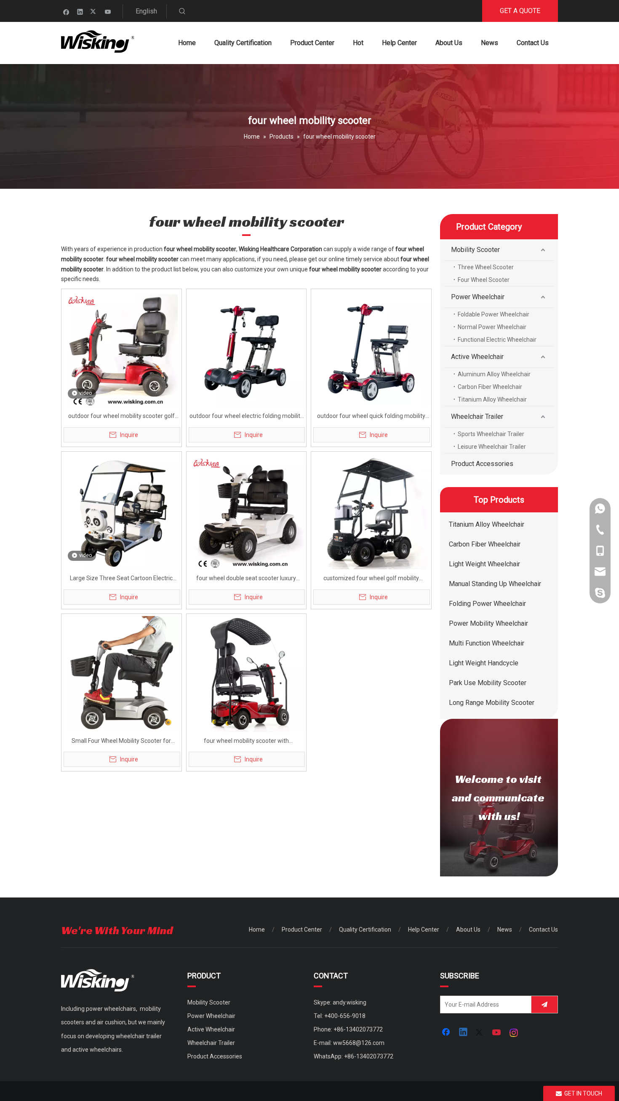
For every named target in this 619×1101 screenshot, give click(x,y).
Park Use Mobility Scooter (487, 683)
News (504, 929)
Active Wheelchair (477, 357)
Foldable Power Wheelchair (493, 314)
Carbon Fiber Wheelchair (490, 386)
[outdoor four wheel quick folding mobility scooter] (371, 348)
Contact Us (543, 929)
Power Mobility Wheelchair (488, 623)
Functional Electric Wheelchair (497, 339)
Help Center (423, 929)
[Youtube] (108, 11)
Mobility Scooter (475, 250)
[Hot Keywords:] (182, 11)
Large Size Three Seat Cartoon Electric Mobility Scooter (121, 579)
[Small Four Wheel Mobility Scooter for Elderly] (121, 673)
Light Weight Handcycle (483, 663)
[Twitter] (94, 11)
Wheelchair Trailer (477, 417)
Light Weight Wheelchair (484, 564)
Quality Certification (365, 929)
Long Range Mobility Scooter (491, 703)
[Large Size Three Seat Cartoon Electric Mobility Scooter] (121, 511)
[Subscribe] (544, 1004)
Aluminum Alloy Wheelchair (494, 374)
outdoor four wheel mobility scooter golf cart (121, 417)
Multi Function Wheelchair (486, 643)
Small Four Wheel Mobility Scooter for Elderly (121, 741)
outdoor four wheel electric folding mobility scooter (246, 417)
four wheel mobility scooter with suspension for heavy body (246, 741)
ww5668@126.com (358, 1042)
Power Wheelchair (477, 297)
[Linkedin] (80, 11)
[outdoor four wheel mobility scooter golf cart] (121, 348)
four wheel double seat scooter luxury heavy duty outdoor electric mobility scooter (246, 579)
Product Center (302, 929)
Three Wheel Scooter (486, 267)
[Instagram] (514, 1032)
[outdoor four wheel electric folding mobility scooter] (246, 348)
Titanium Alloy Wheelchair (492, 399)
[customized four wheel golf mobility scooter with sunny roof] (371, 511)
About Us (468, 929)
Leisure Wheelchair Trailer (492, 446)
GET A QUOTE (520, 11)
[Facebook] (66, 11)
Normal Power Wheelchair (492, 327)
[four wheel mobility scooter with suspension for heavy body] (246, 673)
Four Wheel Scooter (484, 279)
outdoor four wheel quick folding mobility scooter (371, 417)
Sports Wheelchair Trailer (491, 434)
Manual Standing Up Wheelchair (495, 584)
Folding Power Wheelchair (487, 604)
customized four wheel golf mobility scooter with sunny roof (371, 579)
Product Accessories (482, 464)
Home (257, 929)
